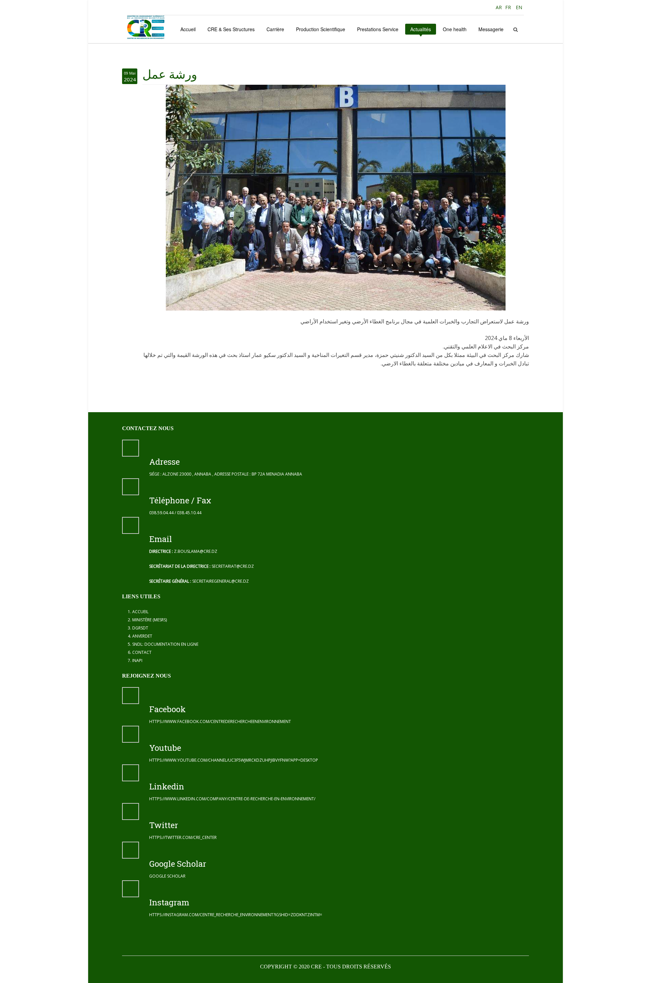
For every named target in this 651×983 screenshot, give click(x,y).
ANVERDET (142, 636)
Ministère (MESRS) (149, 620)
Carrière (275, 29)
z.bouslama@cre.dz (195, 551)
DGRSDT (140, 628)
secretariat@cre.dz (233, 566)
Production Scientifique (320, 29)
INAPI (137, 660)
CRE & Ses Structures (231, 29)
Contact (142, 652)
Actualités (420, 29)
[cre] (145, 27)
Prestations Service (377, 29)
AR (498, 7)
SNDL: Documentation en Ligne (165, 644)
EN (519, 7)
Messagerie (491, 29)
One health (455, 29)
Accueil (188, 29)
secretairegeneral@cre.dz (220, 581)
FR (508, 7)
